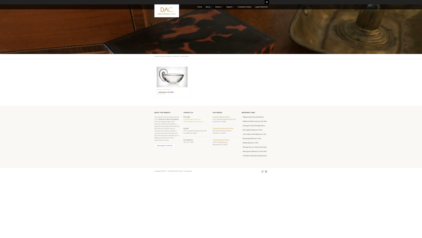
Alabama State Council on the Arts (255, 121)
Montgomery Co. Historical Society (255, 147)
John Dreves (160, 94)
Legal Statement (261, 7)
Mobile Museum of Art (250, 143)
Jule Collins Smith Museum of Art (254, 134)
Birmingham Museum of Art (252, 130)
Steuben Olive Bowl (164, 89)
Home (199, 7)
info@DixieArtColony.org (192, 119)
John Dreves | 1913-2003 (166, 92)
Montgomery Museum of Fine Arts (255, 151)
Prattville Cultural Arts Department (255, 156)
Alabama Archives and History (253, 117)
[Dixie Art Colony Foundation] (167, 10)
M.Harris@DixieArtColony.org (193, 122)
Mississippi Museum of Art (252, 138)
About (208, 7)
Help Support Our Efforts (165, 145)
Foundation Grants (244, 7)
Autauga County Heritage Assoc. (254, 125)
